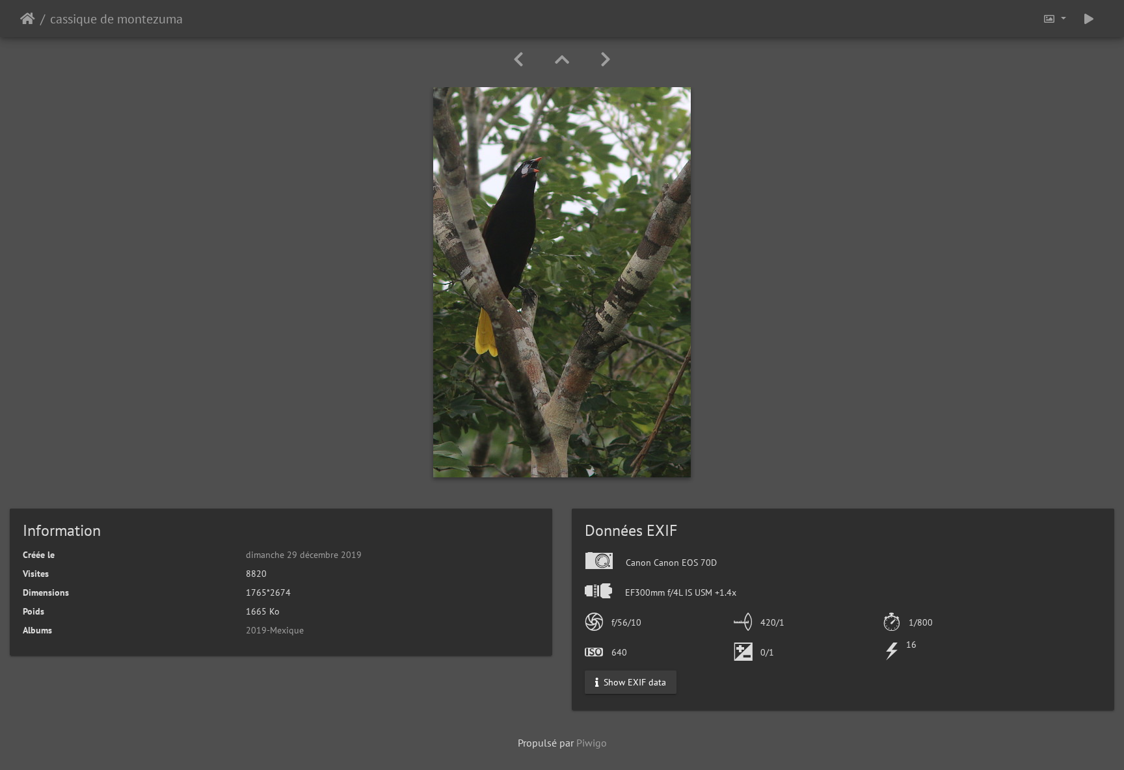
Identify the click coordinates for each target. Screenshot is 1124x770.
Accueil (27, 19)
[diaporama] (1089, 18)
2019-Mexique (275, 630)
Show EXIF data (633, 682)
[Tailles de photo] (1054, 18)
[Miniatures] (562, 59)
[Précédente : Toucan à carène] (518, 59)
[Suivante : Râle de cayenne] (605, 59)
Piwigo (591, 742)
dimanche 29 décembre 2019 (304, 555)
